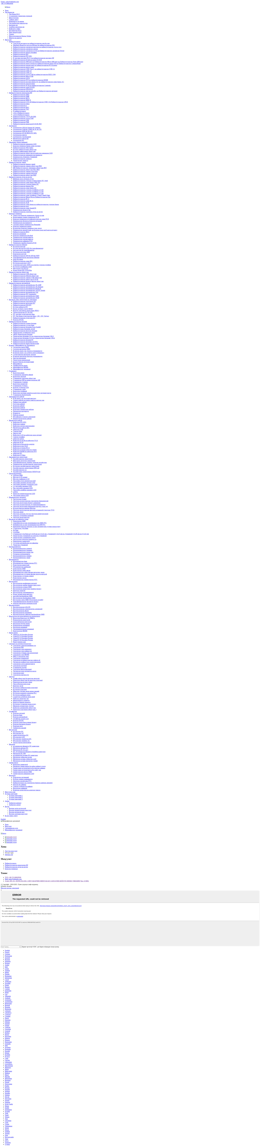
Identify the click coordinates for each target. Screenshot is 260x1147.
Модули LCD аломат (20, 477)
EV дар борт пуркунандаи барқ (24, 314)
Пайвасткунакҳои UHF (21, 120)
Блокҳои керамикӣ (19, 234)
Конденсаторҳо (14, 605)
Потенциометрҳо (15, 547)
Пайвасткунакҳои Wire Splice (23, 148)
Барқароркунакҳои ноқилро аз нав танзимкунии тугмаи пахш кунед (36, 526)
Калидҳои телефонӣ (20, 391)
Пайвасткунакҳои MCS (21, 232)
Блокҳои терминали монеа (22, 226)
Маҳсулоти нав (10, 792)
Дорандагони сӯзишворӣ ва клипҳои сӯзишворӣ (30, 536)
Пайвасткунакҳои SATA (21, 78)
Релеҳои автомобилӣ (20, 717)
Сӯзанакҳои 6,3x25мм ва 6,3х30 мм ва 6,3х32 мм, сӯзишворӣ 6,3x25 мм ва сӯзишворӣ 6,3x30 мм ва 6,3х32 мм (51, 534)
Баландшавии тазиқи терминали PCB (26, 217)
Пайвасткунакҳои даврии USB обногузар (27, 277)
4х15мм (15, 530)
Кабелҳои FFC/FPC (19, 422)
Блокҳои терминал (15, 213)
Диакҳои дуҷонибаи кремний (23, 515)
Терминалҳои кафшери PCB (22, 241)
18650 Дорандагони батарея (22, 334)
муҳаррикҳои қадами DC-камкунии (25, 755)
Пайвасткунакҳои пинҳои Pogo (24, 83)
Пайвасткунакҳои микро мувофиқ (25, 52)
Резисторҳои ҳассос (20, 578)
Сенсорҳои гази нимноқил (22, 649)
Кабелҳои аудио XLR (20, 446)
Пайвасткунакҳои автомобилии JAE (25, 292)
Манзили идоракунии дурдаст (23, 706)
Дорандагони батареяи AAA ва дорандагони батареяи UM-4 (34, 338)
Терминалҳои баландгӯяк (22, 210)
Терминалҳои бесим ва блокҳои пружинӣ (27, 221)
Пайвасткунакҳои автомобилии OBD (26, 296)
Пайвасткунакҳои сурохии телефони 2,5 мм (28, 190)
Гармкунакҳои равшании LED (23, 773)
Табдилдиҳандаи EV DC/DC (23, 312)
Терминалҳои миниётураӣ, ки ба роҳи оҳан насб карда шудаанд (35, 230)
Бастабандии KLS (15, 30)
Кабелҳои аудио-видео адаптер (23, 444)
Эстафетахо (13, 711)
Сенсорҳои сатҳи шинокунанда (24, 664)
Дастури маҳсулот (11, 851)
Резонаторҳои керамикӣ (21, 625)
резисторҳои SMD (19, 568)
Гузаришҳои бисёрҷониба (22, 395)
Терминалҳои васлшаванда (22, 223)
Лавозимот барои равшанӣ (18, 142)
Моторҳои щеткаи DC (20, 748)
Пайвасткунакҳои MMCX (22, 100)
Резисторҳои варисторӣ (21, 565)
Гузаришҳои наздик (20, 667)
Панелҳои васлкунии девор (22, 682)
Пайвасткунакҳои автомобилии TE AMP (27, 285)
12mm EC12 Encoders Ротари (23, 638)
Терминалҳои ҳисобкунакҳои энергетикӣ (27, 464)
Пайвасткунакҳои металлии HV (24, 303)
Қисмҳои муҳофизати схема (18, 519)
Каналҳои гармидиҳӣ (20, 764)
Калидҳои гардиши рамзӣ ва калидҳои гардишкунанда (32, 393)
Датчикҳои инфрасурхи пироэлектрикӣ (27, 662)
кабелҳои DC (17, 453)
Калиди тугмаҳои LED (21, 387)
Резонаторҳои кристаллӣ (21, 620)
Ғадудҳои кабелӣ (19, 404)
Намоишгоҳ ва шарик (16, 21)
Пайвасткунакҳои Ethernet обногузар (26, 276)
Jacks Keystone (18, 259)
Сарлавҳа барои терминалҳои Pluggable (26, 224)
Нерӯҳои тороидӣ (19, 590)
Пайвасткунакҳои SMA (21, 94)
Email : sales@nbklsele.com (10, 2)
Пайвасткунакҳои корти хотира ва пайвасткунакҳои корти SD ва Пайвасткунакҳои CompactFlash (47, 63)
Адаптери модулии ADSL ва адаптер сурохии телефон (32, 265)
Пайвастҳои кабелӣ (20, 402)
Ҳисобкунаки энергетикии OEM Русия (26, 471)
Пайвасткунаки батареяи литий (24, 329)
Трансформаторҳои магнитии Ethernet (26, 257)
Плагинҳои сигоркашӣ (21, 777)
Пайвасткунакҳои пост (21, 206)
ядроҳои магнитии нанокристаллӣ (25, 603)
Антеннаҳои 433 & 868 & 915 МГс (25, 133)
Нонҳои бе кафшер (19, 784)
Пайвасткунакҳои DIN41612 (23, 89)
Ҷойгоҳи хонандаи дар (21, 698)
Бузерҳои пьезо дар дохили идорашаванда (27, 351)
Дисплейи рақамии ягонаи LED (24, 482)
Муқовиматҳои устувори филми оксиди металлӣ (30, 574)
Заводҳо (12, 676)
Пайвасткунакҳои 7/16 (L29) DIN (24, 116)
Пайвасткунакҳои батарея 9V (23, 340)
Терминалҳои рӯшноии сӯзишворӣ (25, 157)
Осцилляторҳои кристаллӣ (22, 622)
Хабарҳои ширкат (15, 803)
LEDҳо (15, 492)
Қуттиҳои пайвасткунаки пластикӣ (25, 687)
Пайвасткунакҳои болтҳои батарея (25, 331)
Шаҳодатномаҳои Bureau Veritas (20, 36)
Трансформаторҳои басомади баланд (25, 601)
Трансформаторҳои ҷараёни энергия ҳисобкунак (30, 462)
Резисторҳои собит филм (21, 570)
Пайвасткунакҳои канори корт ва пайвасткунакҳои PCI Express (35, 65)
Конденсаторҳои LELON (21, 607)
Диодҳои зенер (18, 512)
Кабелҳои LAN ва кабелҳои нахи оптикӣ (27, 435)
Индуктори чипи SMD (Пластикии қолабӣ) (28, 600)
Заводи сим (17, 433)
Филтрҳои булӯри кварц (21, 623)
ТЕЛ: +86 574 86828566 (13, 877)
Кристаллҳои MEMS (20, 631)
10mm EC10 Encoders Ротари (23, 634)
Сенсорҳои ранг (18, 673)
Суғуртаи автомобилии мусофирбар (25, 543)
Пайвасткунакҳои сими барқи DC (25, 188)
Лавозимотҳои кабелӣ (16, 396)
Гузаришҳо (12, 371)
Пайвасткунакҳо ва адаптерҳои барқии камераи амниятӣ (33, 783)
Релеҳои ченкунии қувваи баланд (24, 722)
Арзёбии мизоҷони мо (16, 27)
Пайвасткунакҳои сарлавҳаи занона (25, 49)
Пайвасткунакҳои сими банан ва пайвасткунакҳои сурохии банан (36, 204)
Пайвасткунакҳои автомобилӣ (19, 283)
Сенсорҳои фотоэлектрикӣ (22, 669)
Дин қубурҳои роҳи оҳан (21, 684)
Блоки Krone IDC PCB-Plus (22, 270)
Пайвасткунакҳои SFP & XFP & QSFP (26, 256)
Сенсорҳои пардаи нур (21, 675)
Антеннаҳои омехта (20, 135)
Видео (7, 806)
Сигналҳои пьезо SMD (21, 347)
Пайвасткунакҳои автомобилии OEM (26, 298)
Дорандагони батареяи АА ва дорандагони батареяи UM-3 (33, 336)
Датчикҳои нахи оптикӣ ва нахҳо (24, 671)
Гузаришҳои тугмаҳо (20, 385)
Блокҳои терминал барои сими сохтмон (27, 146)
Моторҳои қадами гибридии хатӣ (24, 759)
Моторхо (12, 744)
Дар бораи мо (9, 12)
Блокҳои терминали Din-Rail (23, 235)
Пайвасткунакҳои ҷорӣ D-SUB (24, 87)
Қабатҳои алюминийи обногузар (24, 708)
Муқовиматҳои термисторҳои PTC (25, 563)
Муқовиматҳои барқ (20, 561)
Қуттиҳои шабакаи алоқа (21, 695)
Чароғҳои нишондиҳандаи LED (24, 493)
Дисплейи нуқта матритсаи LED (24, 481)
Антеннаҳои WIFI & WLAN (22, 131)
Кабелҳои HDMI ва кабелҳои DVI (25, 451)
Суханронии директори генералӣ (20, 16)
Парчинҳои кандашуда (21, 411)
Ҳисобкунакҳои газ (20, 470)
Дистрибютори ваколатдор (18, 23)
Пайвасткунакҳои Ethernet (18, 245)
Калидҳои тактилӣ (19, 376)
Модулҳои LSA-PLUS (20, 268)
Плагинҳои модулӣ (19, 254)
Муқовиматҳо (14, 559)
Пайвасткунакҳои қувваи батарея (24, 323)
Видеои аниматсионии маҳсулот (20, 810)
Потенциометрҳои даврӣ (21, 558)
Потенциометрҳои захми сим (23, 552)
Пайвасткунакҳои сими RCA (23, 201)
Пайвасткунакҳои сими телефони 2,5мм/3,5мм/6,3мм (31, 195)
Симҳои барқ (17, 431)
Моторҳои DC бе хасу (20, 750)
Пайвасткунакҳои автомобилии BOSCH (27, 288)
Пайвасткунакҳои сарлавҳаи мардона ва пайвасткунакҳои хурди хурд (37, 47)
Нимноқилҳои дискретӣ (17, 497)
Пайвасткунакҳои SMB (21, 96)
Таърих (11, 34)
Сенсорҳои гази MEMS (21, 655)
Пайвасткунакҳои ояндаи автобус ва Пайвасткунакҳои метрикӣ (35, 91)
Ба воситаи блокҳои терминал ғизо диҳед (27, 228)
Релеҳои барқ (17, 715)
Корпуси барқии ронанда (21, 702)
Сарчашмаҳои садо (11, 828)
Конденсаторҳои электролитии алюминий (27, 609)
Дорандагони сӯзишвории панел (24, 537)
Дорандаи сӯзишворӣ (20, 545)
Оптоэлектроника (15, 473)
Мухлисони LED (19, 737)
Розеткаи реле (18, 726)
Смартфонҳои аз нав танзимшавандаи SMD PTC (30, 523)
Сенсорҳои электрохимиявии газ (24, 645)
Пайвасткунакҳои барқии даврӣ (24, 164)
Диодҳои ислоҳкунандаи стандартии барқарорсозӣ (30, 501)
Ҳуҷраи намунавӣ (11, 794)
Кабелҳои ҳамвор (19, 424)
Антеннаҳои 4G (18, 140)
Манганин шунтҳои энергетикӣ (24, 461)
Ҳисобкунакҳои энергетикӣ (22, 459)
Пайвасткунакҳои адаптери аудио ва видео (28, 212)
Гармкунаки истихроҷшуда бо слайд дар (27, 770)
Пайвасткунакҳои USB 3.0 (22, 71)
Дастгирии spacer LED (21, 495)
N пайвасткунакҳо (19, 111)
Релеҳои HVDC (18, 320)
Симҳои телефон (19, 437)
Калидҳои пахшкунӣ (20, 384)
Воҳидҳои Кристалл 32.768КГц (24, 618)
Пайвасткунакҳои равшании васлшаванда (27, 155)
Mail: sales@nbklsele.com (13, 879)
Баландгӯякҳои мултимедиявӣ (23, 362)
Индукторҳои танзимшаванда (23, 592)
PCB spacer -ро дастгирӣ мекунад (24, 398)
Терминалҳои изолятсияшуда (23, 237)
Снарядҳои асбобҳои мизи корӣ (24, 697)
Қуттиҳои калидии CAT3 (21, 263)
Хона (6, 10)
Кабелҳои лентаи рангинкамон (24, 426)
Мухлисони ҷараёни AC (21, 741)
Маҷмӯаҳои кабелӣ (15, 420)
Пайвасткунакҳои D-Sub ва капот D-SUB (27, 60)
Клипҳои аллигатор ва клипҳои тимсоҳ (26, 790)
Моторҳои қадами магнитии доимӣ (25, 761)
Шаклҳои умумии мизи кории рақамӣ (26, 691)
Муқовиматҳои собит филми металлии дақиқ (28, 572)
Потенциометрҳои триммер (22, 550)
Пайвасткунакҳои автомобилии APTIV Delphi (29, 290)
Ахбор (7, 801)
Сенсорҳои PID (18, 647)
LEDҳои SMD (18, 475)
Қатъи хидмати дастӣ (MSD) (23, 309)
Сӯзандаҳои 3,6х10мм (20, 528)
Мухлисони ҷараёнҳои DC (22, 739)
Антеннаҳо (13, 126)
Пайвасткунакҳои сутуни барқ (23, 325)
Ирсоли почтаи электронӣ (10, 888)
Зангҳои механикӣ (19, 358)
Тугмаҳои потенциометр (21, 554)
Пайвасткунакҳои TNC (21, 109)
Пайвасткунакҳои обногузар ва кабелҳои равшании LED (33, 153)
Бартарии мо (13, 25)
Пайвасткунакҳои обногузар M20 (24, 175)
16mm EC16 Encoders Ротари (23, 640)
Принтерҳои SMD (19, 521)
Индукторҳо (13, 581)
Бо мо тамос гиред (11, 816)
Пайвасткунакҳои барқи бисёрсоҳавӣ (26, 343)
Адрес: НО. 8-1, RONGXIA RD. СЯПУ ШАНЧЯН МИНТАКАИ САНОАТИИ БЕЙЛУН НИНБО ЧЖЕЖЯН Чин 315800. (47, 881)
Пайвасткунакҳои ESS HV (22, 305)
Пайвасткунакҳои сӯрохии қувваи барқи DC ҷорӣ (30, 180)
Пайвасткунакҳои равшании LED (24, 144)
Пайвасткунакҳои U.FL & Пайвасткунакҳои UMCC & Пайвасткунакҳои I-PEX (40, 102)
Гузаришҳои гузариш (20, 382)
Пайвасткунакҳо (14, 41)
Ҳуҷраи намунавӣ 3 (16, 799)
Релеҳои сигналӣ (19, 713)
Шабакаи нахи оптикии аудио (23, 179)
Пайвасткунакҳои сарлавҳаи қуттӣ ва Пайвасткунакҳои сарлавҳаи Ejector (38, 51)
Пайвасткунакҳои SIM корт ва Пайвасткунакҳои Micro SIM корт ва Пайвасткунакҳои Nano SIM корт (48, 62)
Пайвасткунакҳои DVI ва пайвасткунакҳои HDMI (30, 80)
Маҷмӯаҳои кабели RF (21, 138)
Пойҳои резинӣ (18, 415)
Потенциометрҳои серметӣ (22, 548)
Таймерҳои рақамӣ (19, 728)
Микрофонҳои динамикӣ (21, 369)
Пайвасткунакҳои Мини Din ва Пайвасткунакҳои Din (31, 197)
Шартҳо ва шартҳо (15, 38)
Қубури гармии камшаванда (22, 779)
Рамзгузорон (13, 633)
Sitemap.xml (9, 854)
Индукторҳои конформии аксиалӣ (25, 583)
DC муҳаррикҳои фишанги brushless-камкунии (29, 751)
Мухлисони (13, 730)
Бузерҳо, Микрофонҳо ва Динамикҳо (22, 345)
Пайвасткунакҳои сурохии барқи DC (26, 184)
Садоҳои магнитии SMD (21, 349)
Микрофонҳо (17, 364)
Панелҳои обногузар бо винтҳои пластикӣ (28, 680)
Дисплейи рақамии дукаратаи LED (25, 484)
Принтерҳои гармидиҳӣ (21, 541)
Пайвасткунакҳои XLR (21, 202)
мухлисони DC (18, 731)
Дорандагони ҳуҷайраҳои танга (24, 332)
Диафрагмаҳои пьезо (20, 365)
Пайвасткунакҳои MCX (21, 98)
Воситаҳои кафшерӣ (20, 788)
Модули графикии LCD (21, 479)
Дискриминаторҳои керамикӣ (23, 629)
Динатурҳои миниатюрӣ (21, 360)
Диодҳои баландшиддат (21, 517)
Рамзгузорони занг (19, 642)
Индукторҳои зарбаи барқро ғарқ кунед (27, 585)
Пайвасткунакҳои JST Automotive (24, 294)
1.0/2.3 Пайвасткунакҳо (21, 113)
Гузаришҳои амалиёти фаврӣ (23, 374)
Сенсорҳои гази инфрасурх (22, 651)
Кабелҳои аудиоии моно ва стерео (25, 450)
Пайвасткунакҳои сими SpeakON (24, 208)
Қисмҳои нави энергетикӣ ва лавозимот (23, 299)
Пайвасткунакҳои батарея (18, 321)
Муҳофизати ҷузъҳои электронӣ (24, 417)
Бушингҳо (16, 413)
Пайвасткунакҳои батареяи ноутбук (25, 342)
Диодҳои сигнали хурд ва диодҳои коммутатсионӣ (30, 514)
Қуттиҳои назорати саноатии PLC (25, 693)
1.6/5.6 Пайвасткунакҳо (21, 115)
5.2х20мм (16, 532)
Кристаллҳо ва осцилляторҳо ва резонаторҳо (24, 616)
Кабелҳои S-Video (19, 455)
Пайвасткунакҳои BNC (21, 107)
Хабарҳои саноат (15, 805)
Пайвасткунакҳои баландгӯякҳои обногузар (28, 281)
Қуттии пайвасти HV (20, 307)
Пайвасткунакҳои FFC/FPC (22, 56)
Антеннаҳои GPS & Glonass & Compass (26, 127)
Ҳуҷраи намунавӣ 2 (16, 797)
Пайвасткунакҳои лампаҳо (22, 159)
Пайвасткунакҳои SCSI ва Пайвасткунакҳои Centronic (32, 85)
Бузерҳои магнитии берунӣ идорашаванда (27, 356)
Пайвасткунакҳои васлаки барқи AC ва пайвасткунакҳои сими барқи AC (38, 82)
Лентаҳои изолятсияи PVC (22, 781)
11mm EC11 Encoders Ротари (23, 636)
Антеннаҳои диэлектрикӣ (22, 137)
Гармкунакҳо (13, 762)
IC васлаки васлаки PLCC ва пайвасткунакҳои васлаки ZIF (33, 58)
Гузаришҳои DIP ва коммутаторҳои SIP (26, 380)
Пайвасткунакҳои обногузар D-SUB (25, 279)
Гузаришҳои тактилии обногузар (24, 378)
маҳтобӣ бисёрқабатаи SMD (22, 596)
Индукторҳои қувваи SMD (22, 587)
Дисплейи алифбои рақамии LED (24, 490)
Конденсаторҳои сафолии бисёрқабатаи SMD (28, 614)
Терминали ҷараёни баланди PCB (24, 243)
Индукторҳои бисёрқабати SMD (24, 598)
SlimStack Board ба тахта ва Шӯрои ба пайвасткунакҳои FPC (34, 45)
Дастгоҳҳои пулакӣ (19, 499)
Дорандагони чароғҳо (20, 160)
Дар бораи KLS (14, 14)
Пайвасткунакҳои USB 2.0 (22, 73)
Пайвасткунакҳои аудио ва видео (20, 177)
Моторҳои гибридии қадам (22, 757)
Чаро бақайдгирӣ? (15, 32)
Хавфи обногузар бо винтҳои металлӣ (26, 678)
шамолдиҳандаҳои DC (21, 735)
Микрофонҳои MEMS (20, 367)
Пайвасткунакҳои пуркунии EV (24, 318)
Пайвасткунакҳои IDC (21, 54)
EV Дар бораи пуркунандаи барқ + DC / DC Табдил (31, 316)
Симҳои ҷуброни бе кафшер (22, 786)
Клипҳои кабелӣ (18, 406)
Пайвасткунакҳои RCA (21, 199)
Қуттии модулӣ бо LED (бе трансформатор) (28, 248)
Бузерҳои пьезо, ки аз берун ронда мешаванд (28, 353)
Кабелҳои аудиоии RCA (21, 448)
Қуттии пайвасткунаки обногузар (24, 149)
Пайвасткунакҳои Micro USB (23, 76)
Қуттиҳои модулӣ (19, 246)
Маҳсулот (8, 40)
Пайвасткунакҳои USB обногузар (24, 274)
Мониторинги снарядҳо (21, 700)
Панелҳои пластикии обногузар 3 (24, 709)
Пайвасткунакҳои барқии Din (23, 186)
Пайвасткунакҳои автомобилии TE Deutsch (28, 287)
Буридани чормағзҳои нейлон (23, 409)
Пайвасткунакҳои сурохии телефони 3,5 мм (28, 191)
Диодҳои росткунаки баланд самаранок (26, 503)
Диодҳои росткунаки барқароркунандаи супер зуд (30, 506)
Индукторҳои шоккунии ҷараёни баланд (27, 589)
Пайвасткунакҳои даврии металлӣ (25, 173)
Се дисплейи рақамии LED (22, 486)
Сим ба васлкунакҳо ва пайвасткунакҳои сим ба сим (31, 43)
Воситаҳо (12, 775)
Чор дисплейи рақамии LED (23, 488)
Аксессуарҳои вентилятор (22, 742)
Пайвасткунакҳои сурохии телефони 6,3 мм (28, 193)
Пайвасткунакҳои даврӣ (17, 162)
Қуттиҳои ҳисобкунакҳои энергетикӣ (26, 466)
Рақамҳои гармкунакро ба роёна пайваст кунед (29, 766)
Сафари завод (13, 19)
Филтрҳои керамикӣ (20, 627)
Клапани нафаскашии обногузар (24, 151)
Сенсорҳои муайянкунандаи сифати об (26, 660)
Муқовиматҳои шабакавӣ (22, 567)
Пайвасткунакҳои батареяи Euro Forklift (27, 327)
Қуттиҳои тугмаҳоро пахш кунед (24, 704)
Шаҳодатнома (14, 18)
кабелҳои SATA (18, 439)
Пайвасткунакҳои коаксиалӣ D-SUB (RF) (27, 124)
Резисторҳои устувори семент (23, 576)
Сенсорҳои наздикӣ (20, 665)
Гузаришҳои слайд (19, 389)
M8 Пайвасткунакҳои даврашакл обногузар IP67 (30, 168)
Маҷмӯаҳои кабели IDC (21, 428)
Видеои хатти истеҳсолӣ (17, 808)
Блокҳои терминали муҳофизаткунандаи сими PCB (31, 219)
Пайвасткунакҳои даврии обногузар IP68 (27, 166)
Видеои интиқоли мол (16, 812)
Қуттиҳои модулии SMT (21, 252)
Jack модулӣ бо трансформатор (23, 250)
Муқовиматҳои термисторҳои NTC (25, 579)
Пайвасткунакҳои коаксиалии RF (20, 93)
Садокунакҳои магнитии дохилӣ (24, 354)
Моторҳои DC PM (19, 753)
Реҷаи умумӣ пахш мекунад (22, 594)
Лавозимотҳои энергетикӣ (18, 457)
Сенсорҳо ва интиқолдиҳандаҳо (20, 644)
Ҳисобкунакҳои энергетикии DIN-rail (26, 468)
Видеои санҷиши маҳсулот (18, 814)
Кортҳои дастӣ (18, 686)
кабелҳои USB (18, 429)
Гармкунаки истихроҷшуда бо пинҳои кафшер (29, 768)
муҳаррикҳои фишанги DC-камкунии (26, 746)
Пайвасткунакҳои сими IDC (23, 261)
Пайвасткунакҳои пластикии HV (24, 301)
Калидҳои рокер (18, 373)
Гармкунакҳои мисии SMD (22, 772)
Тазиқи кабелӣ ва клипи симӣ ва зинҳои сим (28, 400)
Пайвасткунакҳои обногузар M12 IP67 (26, 170)
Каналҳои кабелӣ (19, 407)
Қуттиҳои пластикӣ (20, 689)
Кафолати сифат (14, 29)
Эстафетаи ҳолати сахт (21, 719)
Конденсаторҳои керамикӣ (22, 612)
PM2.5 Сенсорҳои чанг (21, 656)
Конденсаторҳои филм (21, 611)
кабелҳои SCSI (18, 442)
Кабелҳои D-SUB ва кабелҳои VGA (25, 440)
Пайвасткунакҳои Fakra (21, 104)
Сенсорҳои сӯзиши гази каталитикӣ (25, 653)
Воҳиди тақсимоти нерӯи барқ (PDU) (26, 310)
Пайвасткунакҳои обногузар (19, 272)
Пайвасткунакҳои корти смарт (23, 67)
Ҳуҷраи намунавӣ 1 (16, 795)
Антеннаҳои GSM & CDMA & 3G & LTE (27, 129)
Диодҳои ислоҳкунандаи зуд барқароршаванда (29, 504)
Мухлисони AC (18, 733)
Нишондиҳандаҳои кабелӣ (22, 418)
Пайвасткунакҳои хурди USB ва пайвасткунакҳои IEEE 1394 (34, 74)
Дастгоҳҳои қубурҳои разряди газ (24, 539)
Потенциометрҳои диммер (22, 556)
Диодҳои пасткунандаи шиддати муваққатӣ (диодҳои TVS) (33, 510)
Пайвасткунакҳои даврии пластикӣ (25, 171)
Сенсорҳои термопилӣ (21, 658)
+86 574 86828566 (7, 3)
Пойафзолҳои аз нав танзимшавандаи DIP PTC (29, 525)
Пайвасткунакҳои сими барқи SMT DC (26, 182)
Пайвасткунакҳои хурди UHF (23, 118)
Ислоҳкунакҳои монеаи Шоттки (24, 508)
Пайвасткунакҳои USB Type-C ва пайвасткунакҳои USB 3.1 (34, 69)
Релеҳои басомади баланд (22, 724)
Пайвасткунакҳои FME (21, 122)
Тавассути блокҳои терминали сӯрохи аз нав (28, 215)
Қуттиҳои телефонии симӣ (22, 267)
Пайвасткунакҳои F (20, 105)
